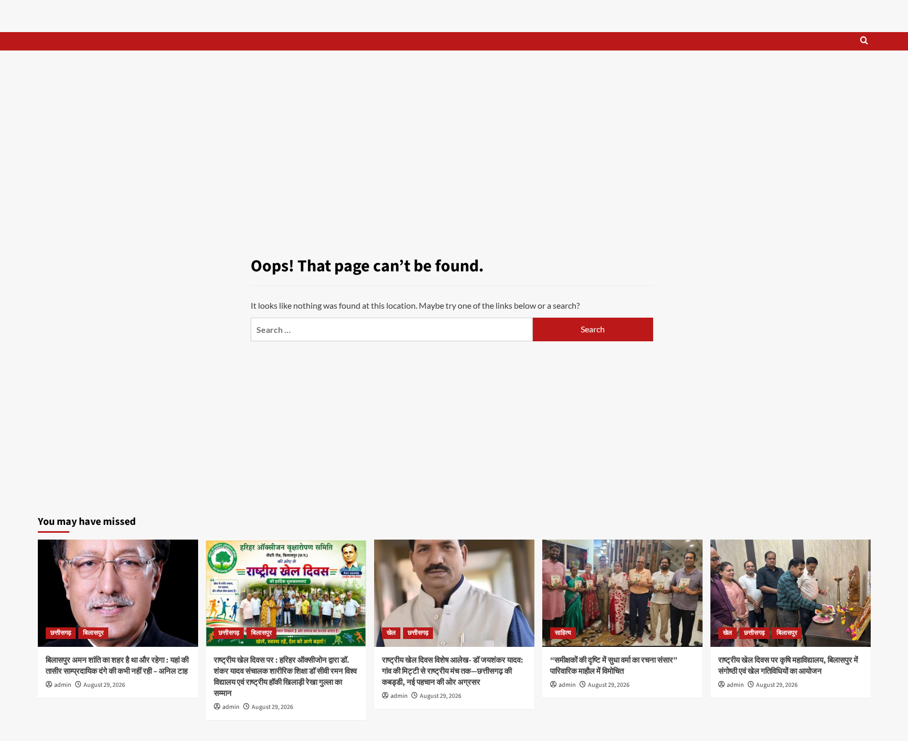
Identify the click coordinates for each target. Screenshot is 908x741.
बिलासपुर (93, 632)
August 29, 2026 (104, 685)
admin (62, 685)
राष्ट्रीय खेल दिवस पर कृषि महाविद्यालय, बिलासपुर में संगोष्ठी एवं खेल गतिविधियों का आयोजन (788, 666)
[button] (864, 41)
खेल (391, 632)
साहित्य (563, 632)
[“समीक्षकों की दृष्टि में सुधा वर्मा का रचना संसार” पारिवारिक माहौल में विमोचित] (622, 593)
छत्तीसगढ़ (60, 632)
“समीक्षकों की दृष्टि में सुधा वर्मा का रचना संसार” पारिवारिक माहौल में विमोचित (613, 666)
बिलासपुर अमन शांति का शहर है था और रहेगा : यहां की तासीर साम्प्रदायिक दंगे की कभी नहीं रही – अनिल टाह (117, 666)
